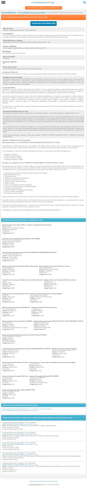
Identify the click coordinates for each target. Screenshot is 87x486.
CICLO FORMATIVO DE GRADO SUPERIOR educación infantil (20, 410)
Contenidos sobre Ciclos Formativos (43, 8)
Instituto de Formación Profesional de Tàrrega (44, 307)
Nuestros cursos (43, 481)
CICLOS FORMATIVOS (8, 12)
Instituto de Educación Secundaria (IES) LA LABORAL (17, 321)
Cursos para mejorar (32, 409)
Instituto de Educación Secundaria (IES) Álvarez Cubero (54, 266)
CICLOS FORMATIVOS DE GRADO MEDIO (31, 12)
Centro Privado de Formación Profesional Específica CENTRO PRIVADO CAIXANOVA (26, 348)
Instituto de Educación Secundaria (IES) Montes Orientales (60, 280)
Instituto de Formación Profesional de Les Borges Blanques (46, 293)
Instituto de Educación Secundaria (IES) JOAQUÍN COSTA (18, 390)
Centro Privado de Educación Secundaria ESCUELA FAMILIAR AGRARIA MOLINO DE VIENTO (29, 252)
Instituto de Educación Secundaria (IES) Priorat (15, 376)
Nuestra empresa (52, 481)
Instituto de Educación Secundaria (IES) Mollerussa (16, 307)
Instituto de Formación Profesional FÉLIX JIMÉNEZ (44, 376)
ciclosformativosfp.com (35, 484)
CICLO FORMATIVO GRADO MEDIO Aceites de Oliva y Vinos (20, 424)
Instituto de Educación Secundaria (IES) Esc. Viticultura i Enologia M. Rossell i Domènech (26, 225)
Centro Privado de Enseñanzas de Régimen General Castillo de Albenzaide (22, 280)
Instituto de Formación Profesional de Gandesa (15, 362)
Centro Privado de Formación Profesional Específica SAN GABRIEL (21, 238)
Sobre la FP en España (45, 409)
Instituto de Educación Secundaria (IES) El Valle (15, 293)
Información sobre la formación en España (14, 409)
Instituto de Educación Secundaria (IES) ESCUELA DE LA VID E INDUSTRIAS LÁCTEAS (58, 321)
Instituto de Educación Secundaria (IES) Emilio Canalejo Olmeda (20, 266)
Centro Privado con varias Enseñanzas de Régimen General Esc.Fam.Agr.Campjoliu (52, 362)
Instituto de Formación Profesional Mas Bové (64, 348)
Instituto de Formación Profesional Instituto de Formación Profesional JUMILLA (24, 335)
